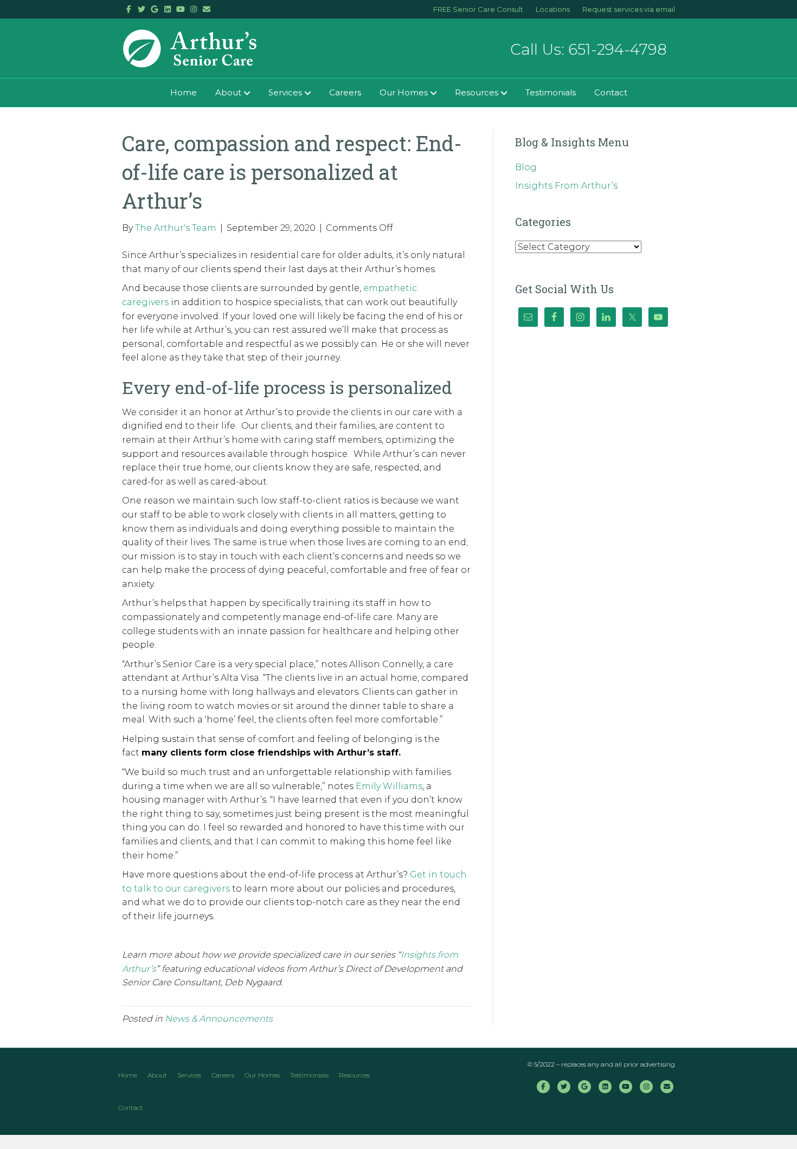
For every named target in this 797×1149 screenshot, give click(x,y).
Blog (526, 167)
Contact (610, 92)
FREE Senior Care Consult (478, 9)
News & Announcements (219, 1019)
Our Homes (404, 92)
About (228, 92)
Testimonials (550, 92)
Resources (476, 92)
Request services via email (628, 9)
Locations (553, 9)
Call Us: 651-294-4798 (588, 49)
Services (285, 92)
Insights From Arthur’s (566, 185)
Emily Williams (389, 786)
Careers (345, 92)
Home (183, 92)
